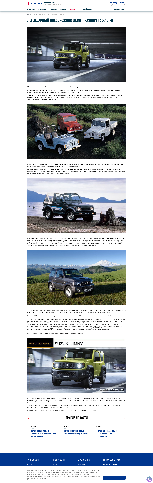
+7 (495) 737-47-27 (118, 2)
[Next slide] (125, 418)
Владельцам (42, 9)
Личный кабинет (87, 9)
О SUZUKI (29, 464)
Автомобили (31, 9)
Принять (113, 477)
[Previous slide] (28, 418)
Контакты (63, 9)
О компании (53, 9)
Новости (72, 9)
